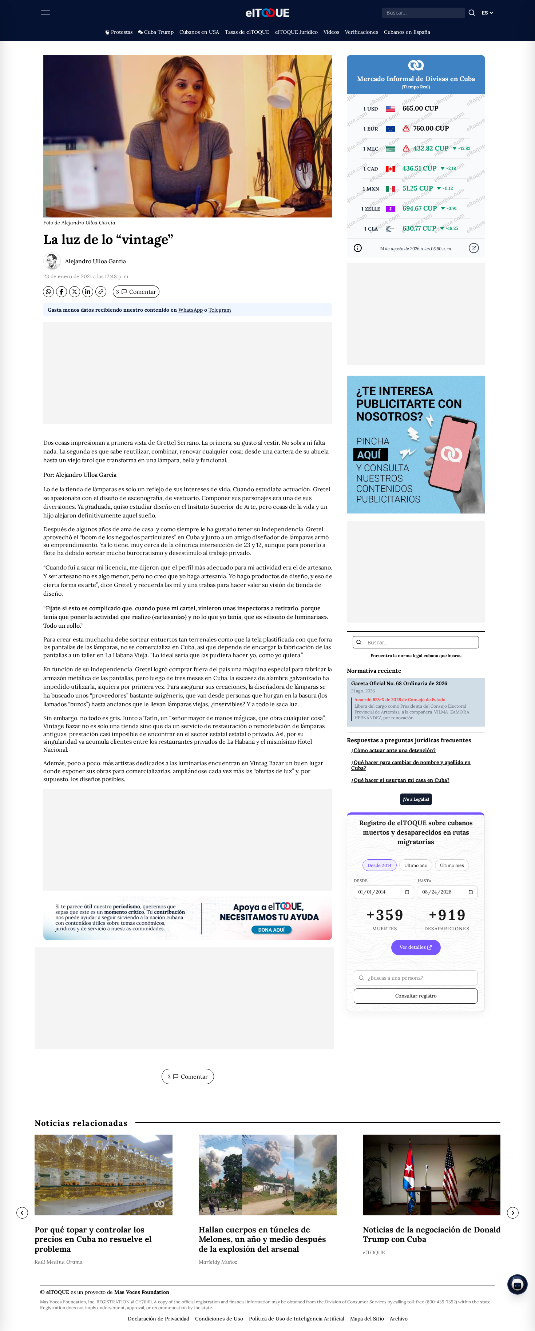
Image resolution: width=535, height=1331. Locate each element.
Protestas (121, 32)
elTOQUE (374, 1252)
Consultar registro (416, 995)
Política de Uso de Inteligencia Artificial (296, 1318)
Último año (415, 865)
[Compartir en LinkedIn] (88, 292)
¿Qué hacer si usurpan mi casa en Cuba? (400, 780)
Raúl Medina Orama (59, 1262)
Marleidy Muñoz (218, 1262)
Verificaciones (361, 32)
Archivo (399, 1318)
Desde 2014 (380, 865)
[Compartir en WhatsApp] (48, 292)
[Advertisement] (187, 373)
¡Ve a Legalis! (416, 799)
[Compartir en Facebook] (61, 292)
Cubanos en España (407, 32)
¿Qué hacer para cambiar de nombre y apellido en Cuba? (411, 765)
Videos (331, 32)
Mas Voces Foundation (141, 1292)
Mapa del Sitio (367, 1318)
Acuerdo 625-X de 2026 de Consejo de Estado (399, 700)
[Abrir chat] (517, 1284)
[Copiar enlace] (101, 292)
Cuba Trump (159, 32)
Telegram (220, 310)
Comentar (136, 291)
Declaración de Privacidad (158, 1318)
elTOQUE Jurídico (296, 32)
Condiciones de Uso (219, 1318)
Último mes (452, 865)
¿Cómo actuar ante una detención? (393, 750)
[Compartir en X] (75, 292)
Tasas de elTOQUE (247, 32)
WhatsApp (190, 310)
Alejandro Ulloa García (95, 261)
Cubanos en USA (199, 32)
